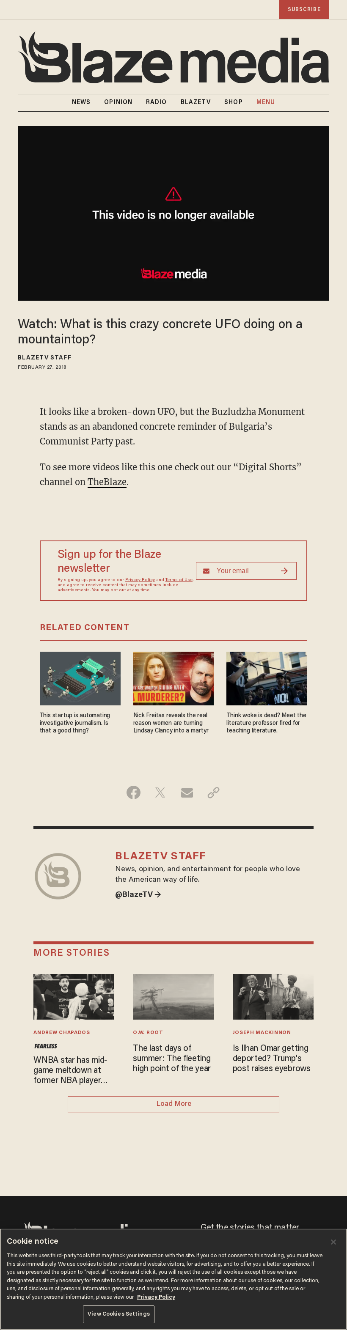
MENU (265, 103)
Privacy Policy (140, 580)
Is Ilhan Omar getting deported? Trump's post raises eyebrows (272, 1059)
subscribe (304, 9)
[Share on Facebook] (133, 792)
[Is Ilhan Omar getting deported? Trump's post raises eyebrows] (273, 996)
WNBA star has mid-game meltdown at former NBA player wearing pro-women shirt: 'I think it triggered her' (70, 1071)
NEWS (81, 103)
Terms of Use (179, 580)
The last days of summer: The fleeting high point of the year (172, 1059)
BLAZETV (196, 103)
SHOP (233, 103)
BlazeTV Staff (44, 358)
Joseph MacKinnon (262, 1032)
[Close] (333, 1242)
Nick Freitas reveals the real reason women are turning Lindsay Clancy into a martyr (171, 723)
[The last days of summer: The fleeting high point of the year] (173, 996)
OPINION (118, 103)
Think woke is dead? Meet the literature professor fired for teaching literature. (266, 723)
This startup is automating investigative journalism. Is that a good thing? (75, 723)
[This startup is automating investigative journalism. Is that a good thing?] (80, 678)
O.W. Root (148, 1032)
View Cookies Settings (119, 1314)
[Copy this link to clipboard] (213, 792)
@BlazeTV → (138, 895)
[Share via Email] (187, 792)
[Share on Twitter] (160, 792)
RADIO (156, 103)
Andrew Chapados (61, 1032)
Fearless (45, 1046)
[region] (173, 1279)
